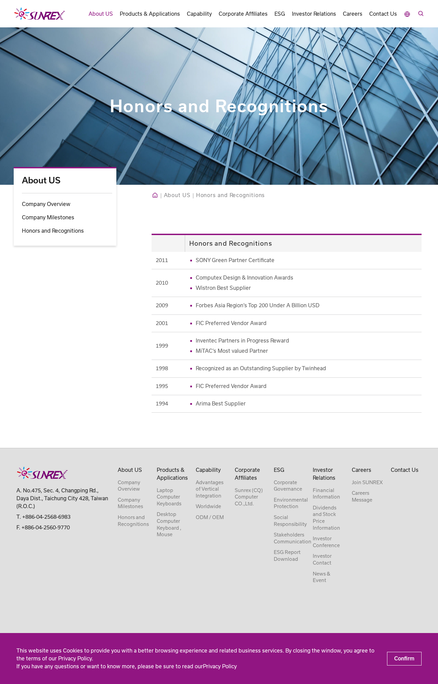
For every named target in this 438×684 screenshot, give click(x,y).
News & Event (321, 577)
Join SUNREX (367, 482)
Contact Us (383, 14)
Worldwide (208, 506)
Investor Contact (322, 559)
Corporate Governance (288, 486)
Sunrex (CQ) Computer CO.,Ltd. (249, 497)
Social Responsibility (290, 521)
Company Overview (46, 204)
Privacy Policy (220, 666)
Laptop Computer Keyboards (169, 497)
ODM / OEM (210, 517)
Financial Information (326, 494)
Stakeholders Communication (292, 538)
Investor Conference (326, 542)
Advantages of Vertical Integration (209, 489)
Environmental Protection (291, 503)
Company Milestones (48, 217)
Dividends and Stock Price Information (326, 518)
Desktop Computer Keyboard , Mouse (169, 524)
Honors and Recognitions (53, 230)
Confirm (404, 658)
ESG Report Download (287, 556)
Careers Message (362, 496)
